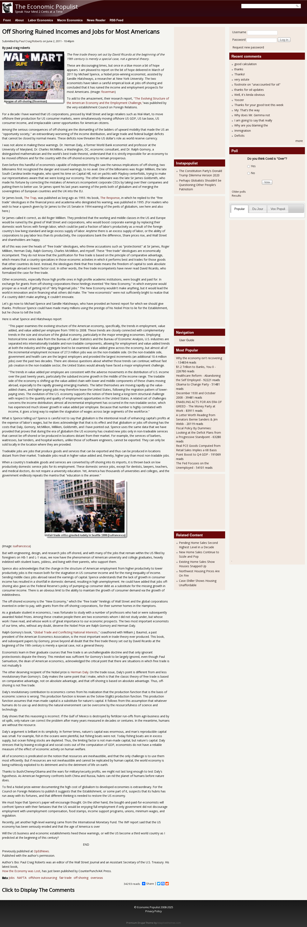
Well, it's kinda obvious (249, 95)
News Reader (96, 20)
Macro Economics (70, 20)
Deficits (239, 136)
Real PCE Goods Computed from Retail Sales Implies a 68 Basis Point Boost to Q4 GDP (198, 450)
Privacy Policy (153, 911)
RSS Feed (116, 20)
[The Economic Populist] (7, 12)
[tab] (239, 209)
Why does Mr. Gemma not (252, 115)
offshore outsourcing (43, 878)
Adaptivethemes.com (169, 922)
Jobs (12, 878)
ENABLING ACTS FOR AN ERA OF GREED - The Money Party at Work (199, 406)
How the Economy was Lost (21, 871)
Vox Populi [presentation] (278, 209)
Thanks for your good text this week (258, 105)
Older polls (239, 191)
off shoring (81, 878)
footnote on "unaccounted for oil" (257, 84)
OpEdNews (41, 851)
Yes (253, 166)
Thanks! (239, 74)
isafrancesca (21, 546)
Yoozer (239, 100)
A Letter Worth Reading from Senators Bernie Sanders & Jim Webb (197, 419)
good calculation (245, 64)
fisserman (108, 92)
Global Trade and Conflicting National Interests (66, 632)
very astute (241, 79)
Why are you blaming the (251, 125)
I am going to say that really (253, 120)
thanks (238, 69)
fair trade (65, 878)
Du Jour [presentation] (257, 209)
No (253, 173)
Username (239, 32)
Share (150, 883)
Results (236, 195)
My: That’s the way (247, 110)
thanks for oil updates (249, 90)
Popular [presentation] (239, 209)
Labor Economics (40, 20)
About (19, 20)
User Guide (186, 340)
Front (7, 20)
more (299, 141)
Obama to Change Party (192, 384)
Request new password (248, 47)
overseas (97, 878)
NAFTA (22, 878)
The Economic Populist (46, 6)
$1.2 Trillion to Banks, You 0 (195, 367)
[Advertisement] (192, 91)
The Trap (30, 198)
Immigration (242, 131)
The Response (110, 198)
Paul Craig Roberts (30, 41)
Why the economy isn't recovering (199, 358)
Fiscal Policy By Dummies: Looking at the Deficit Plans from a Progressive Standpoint (198, 432)
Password (239, 40)
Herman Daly (79, 672)
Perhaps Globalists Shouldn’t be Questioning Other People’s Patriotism (200, 184)
